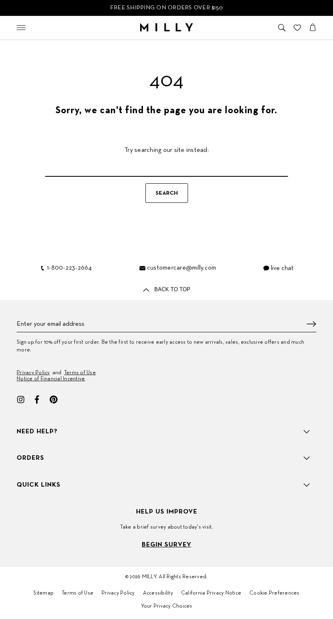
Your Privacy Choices (166, 606)
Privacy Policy (33, 373)
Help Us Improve (166, 512)
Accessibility (158, 593)
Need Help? (37, 432)
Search (167, 193)
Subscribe (311, 324)
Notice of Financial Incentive (51, 379)
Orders (30, 458)
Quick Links (39, 485)
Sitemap (43, 593)
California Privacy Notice (211, 593)
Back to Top (171, 289)
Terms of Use (80, 373)
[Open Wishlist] (297, 28)
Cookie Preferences (274, 593)
